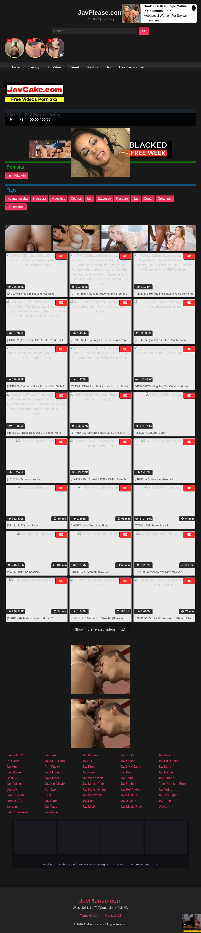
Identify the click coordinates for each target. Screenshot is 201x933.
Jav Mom (164, 766)
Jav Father (165, 772)
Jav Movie (14, 772)
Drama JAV (15, 801)
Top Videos (54, 67)
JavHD (87, 761)
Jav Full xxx (15, 783)
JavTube (164, 755)
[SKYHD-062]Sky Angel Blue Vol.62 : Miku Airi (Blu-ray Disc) (99, 434)
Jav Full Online (168, 761)
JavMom (12, 766)
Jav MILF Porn (55, 761)
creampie (165, 198)
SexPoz (126, 772)
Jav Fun (88, 801)
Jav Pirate (51, 801)
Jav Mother (52, 772)
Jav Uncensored (18, 812)
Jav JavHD (128, 801)
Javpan (12, 806)
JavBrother (128, 783)
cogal (148, 198)
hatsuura (39, 198)
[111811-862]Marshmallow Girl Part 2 (30, 618)
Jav (108, 67)
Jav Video (165, 789)
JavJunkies (90, 755)
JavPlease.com (100, 12)
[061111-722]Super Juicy (150, 432)
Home (16, 67)
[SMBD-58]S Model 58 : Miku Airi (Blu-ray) (97, 618)
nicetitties (58, 198)
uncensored (16, 206)
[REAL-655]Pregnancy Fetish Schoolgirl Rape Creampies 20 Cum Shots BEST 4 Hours (99, 342)
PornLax (50, 789)
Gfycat (162, 806)
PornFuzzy (52, 766)
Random (92, 67)
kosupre (122, 198)
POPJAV (13, 761)
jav (135, 198)
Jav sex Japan (168, 795)
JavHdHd (127, 755)
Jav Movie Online (94, 789)
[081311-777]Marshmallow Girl (154, 479)
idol (89, 198)
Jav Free (88, 766)
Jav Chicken (15, 795)
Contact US (113, 915)
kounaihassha (17, 198)
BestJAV (13, 778)
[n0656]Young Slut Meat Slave (89, 525)
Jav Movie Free (131, 806)
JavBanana (166, 778)
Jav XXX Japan (131, 766)
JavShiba (127, 778)
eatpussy (104, 198)
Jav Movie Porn (93, 783)
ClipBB (50, 795)
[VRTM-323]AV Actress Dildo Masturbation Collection (161, 342)
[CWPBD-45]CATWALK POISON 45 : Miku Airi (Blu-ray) (99, 481)
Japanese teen (92, 778)
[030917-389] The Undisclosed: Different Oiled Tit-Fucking (164, 620)
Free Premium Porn (131, 67)
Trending (33, 67)
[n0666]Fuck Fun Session (23, 571)
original (76, 198)
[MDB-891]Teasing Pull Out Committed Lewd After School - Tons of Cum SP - (162, 388)
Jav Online (128, 761)
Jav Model (52, 778)
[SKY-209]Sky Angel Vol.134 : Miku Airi (158, 571)
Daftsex (12, 789)
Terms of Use (89, 915)
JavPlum (88, 772)
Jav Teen (164, 801)
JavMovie (51, 812)
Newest (74, 67)
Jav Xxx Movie (55, 783)
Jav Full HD (15, 755)
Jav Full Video (131, 789)
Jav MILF (88, 806)
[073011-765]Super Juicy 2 (23, 479)
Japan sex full (92, 795)
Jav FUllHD (129, 795)
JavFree (50, 755)
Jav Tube (51, 806)
